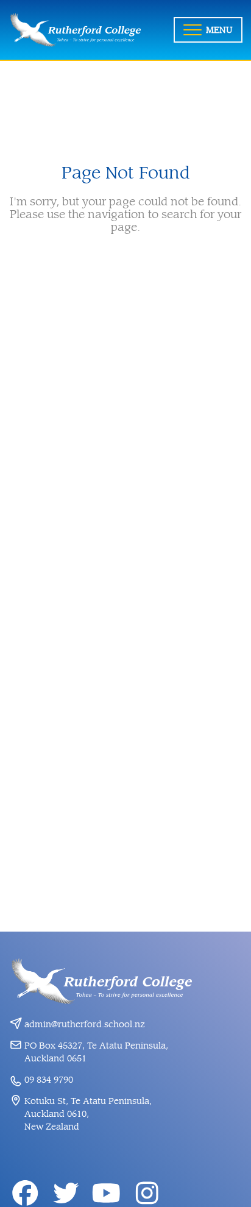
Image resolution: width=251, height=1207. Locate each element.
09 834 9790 (48, 1080)
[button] (208, 30)
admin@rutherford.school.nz (84, 1024)
